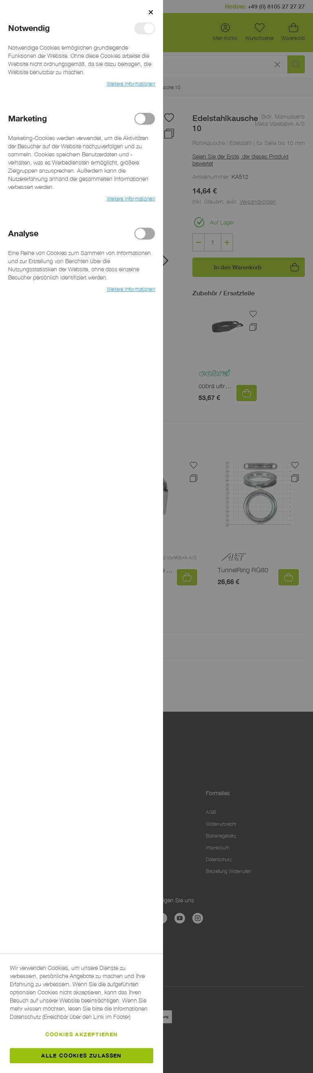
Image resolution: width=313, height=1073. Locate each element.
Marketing (144, 119)
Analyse (144, 234)
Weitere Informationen (131, 84)
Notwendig (144, 28)
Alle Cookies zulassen (81, 1055)
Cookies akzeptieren (81, 1034)
